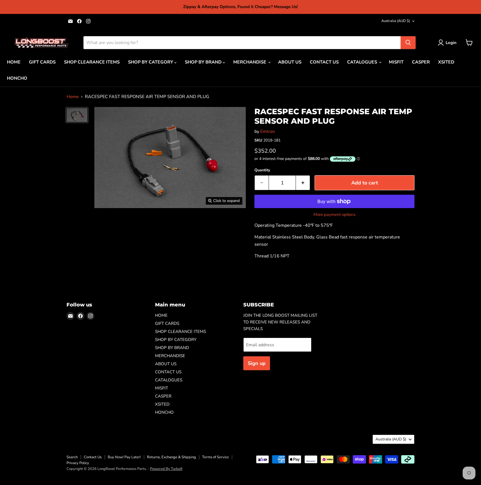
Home (73, 96)
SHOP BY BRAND (204, 62)
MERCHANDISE (250, 62)
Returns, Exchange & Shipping (171, 457)
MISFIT (396, 62)
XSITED (446, 62)
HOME (14, 62)
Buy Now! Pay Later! (124, 457)
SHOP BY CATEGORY (151, 62)
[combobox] (242, 42)
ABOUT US (289, 62)
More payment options (334, 214)
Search (72, 457)
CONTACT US (324, 62)
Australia (395, 20)
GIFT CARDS (42, 62)
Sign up (257, 363)
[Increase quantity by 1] (303, 183)
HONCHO (17, 78)
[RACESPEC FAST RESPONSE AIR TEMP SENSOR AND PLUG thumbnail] (77, 115)
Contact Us (93, 457)
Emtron (267, 131)
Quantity (262, 170)
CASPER (421, 62)
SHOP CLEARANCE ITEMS (92, 62)
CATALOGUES (362, 62)
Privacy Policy (78, 462)
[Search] (408, 42)
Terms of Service (215, 457)
